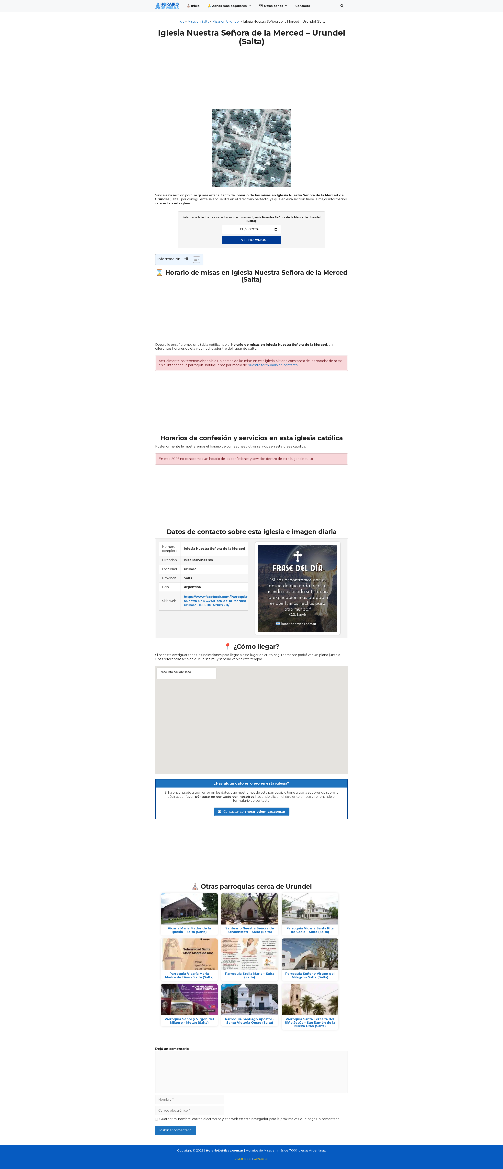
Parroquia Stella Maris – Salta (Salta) (249, 975)
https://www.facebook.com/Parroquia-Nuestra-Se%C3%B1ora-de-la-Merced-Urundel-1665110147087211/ (216, 601)
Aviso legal (243, 1159)
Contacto (302, 6)
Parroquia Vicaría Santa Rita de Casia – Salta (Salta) (310, 930)
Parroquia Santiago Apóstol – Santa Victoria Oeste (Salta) (249, 1021)
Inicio (180, 21)
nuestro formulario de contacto (273, 365)
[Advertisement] (251, 74)
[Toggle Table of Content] (194, 259)
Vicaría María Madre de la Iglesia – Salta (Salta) (189, 930)
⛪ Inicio (193, 6)
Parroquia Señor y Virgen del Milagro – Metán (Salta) (189, 1021)
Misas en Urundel (226, 21)
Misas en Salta (198, 21)
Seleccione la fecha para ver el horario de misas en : (251, 219)
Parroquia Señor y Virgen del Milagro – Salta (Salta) (310, 975)
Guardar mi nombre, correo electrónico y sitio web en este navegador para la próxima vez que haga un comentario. (249, 1119)
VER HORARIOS (253, 240)
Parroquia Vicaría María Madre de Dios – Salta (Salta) (189, 975)
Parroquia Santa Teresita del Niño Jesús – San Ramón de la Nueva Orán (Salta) (310, 1022)
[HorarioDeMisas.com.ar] (168, 6)
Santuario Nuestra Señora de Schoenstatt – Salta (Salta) (249, 930)
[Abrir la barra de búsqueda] (342, 6)
